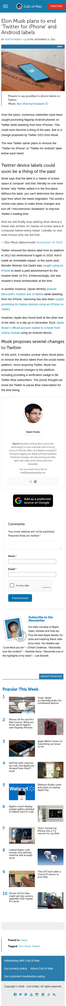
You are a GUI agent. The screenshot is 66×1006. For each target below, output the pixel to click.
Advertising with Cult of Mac (22, 960)
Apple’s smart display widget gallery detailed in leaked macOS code (21, 809)
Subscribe (56, 6)
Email (12, 569)
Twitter (36, 946)
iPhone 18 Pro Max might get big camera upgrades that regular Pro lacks (21, 897)
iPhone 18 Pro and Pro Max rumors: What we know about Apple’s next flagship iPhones (21, 723)
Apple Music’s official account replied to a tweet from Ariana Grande (32, 327)
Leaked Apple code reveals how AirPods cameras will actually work (20, 854)
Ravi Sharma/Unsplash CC (32, 104)
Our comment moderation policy (24, 976)
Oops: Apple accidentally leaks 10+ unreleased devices (50, 700)
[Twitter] (30, 482)
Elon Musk (25, 946)
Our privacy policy (15, 968)
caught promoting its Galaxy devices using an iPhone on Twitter (32, 304)
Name (12, 556)
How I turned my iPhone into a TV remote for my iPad (48, 831)
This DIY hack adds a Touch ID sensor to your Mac (49, 874)
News (59, 46)
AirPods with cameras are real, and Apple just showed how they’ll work (21, 767)
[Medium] (35, 482)
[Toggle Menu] (5, 6)
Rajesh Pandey (13, 39)
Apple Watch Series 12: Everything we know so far (50, 744)
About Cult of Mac (41, 968)
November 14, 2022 (50, 242)
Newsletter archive (51, 677)
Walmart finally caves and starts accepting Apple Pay (49, 787)
